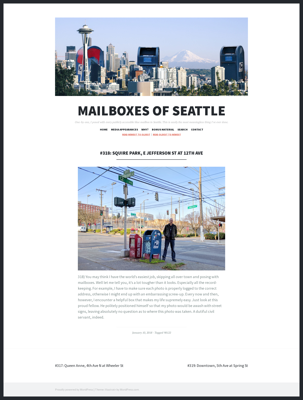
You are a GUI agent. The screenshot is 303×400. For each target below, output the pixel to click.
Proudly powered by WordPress (74, 389)
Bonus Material (163, 129)
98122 (167, 333)
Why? (145, 129)
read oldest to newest (167, 134)
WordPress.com (129, 389)
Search (182, 129)
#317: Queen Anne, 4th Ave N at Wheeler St (89, 365)
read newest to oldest (136, 134)
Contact (197, 129)
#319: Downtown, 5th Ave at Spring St (217, 365)
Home (104, 129)
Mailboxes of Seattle (151, 110)
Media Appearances (124, 129)
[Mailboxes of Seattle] (151, 57)
